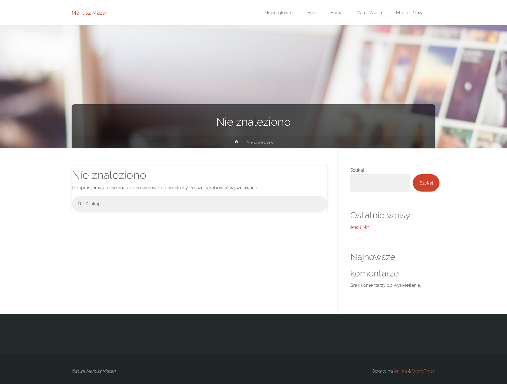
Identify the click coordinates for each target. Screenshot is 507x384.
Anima (400, 371)
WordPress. (423, 371)
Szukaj (357, 170)
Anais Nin (359, 227)
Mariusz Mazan (90, 13)
